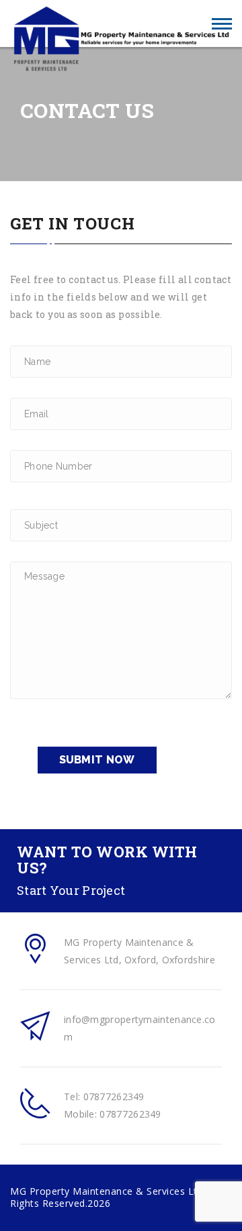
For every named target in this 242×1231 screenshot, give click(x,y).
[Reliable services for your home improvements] (121, 24)
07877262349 (114, 1096)
